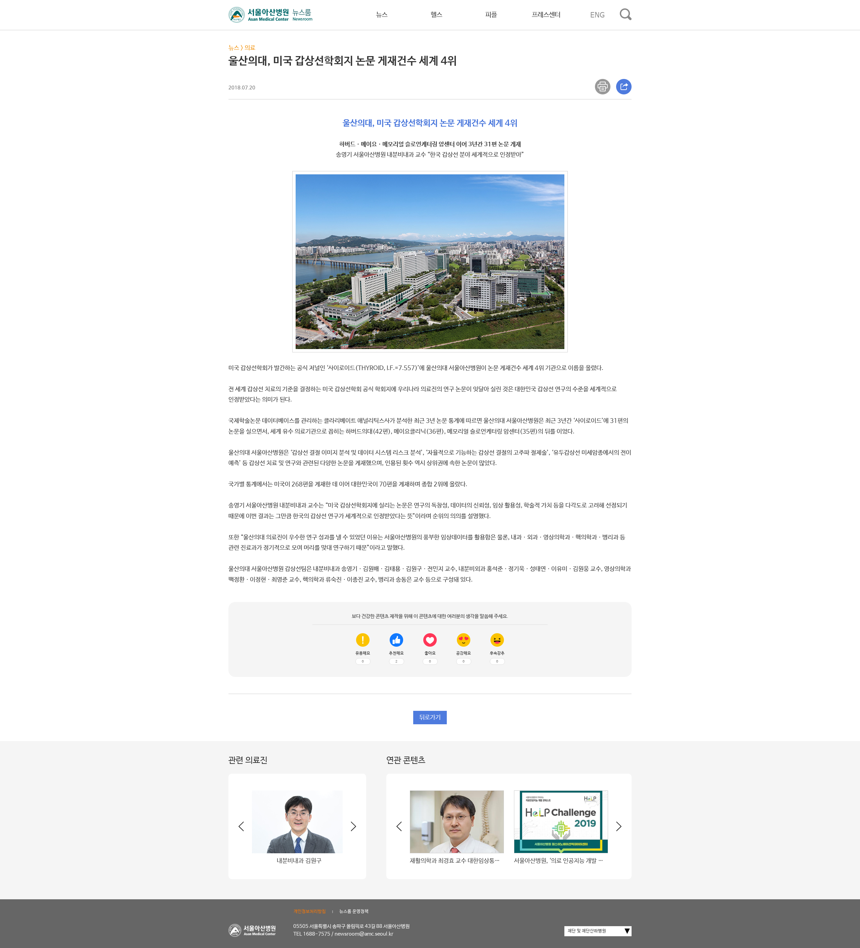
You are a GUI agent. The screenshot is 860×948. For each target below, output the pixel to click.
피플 (491, 15)
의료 (250, 48)
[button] (349, 829)
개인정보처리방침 (310, 911)
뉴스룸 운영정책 (354, 911)
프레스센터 (546, 15)
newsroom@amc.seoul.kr (364, 934)
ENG (597, 15)
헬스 (436, 15)
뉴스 (381, 15)
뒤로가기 (430, 717)
